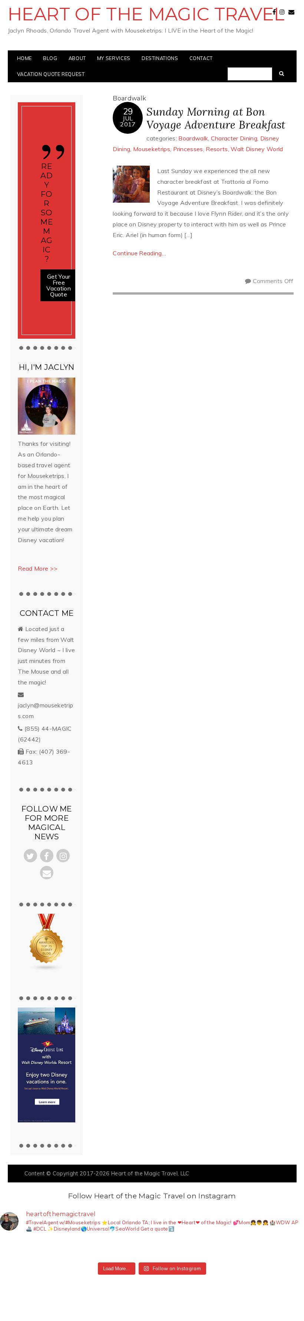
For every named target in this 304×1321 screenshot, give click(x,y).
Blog (50, 58)
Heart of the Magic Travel (146, 14)
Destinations (160, 58)
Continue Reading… (139, 253)
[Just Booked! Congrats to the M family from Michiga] (44, 1248)
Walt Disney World (257, 149)
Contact (201, 58)
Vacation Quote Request (51, 74)
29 (128, 111)
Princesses (188, 149)
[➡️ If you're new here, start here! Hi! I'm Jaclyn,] (13, 1248)
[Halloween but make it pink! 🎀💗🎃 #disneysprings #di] (198, 1248)
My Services (113, 58)
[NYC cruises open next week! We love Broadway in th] (75, 1248)
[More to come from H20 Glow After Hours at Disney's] (167, 1248)
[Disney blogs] (46, 969)
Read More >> (37, 568)
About (77, 58)
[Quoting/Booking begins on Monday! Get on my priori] (105, 1248)
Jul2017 (127, 121)
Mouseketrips (151, 149)
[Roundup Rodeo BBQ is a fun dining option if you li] (228, 1248)
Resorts (217, 149)
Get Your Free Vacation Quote (58, 285)
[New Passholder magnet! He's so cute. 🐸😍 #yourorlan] (290, 1248)
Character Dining (234, 138)
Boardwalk (193, 138)
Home (24, 58)
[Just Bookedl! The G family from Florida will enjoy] (136, 1248)
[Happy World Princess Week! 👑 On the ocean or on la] (259, 1248)
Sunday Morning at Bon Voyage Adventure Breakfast (215, 118)
